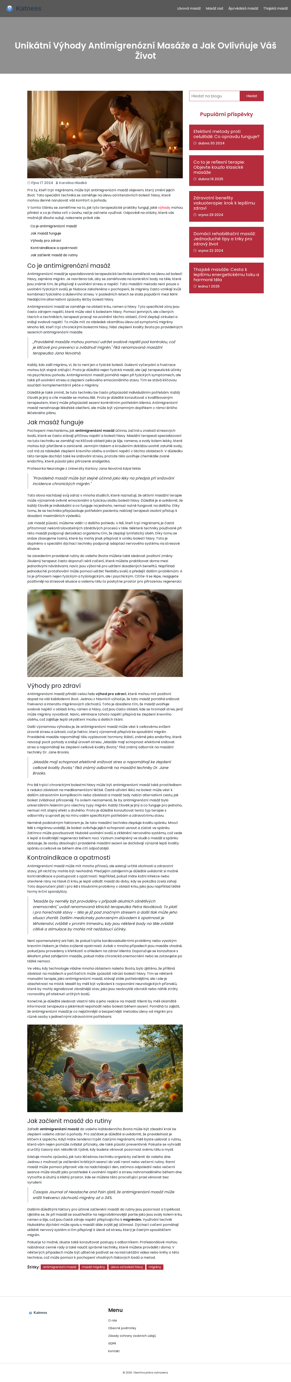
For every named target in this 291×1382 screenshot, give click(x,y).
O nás (112, 1320)
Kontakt (114, 1351)
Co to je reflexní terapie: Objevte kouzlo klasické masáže (219, 167)
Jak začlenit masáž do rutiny (54, 255)
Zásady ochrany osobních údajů (132, 1336)
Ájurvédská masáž (243, 8)
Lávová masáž (189, 8)
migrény (155, 1267)
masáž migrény (93, 1267)
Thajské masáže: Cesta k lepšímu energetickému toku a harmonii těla (226, 274)
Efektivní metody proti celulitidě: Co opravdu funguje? (226, 134)
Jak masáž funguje (45, 233)
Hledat (251, 96)
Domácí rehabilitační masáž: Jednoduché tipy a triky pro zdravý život (224, 239)
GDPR (112, 1343)
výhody (164, 207)
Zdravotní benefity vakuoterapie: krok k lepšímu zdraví (224, 203)
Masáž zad (214, 8)
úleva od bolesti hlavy (127, 1267)
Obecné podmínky (122, 1328)
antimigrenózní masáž (59, 1267)
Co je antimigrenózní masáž (53, 226)
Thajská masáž (275, 8)
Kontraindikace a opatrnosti (53, 247)
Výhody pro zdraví (45, 240)
